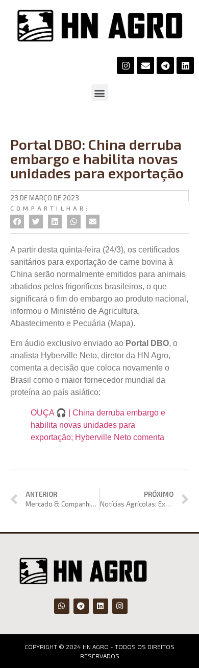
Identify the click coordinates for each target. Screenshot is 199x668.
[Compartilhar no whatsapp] (74, 221)
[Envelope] (145, 65)
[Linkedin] (185, 65)
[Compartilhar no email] (93, 221)
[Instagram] (125, 65)
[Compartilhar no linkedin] (55, 221)
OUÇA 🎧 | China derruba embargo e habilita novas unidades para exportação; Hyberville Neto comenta (98, 425)
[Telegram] (165, 65)
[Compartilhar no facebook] (17, 221)
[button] (99, 92)
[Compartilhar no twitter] (36, 221)
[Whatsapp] (61, 606)
